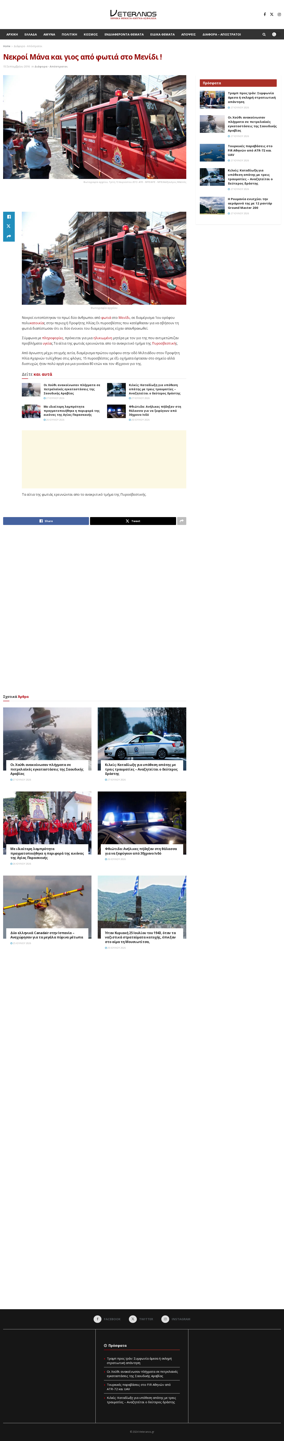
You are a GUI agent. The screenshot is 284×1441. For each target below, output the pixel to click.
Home (6, 46)
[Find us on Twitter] (272, 14)
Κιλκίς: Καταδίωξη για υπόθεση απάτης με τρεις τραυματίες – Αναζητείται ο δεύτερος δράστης (154, 389)
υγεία (47, 343)
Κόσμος (91, 34)
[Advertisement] (94, 200)
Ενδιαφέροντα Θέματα (124, 34)
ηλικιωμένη (102, 338)
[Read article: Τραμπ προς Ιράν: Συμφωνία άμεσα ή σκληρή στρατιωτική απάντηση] (212, 100)
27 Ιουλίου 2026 (55, 398)
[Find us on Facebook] (265, 14)
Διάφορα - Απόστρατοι (28, 46)
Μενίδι (124, 317)
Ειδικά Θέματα (162, 34)
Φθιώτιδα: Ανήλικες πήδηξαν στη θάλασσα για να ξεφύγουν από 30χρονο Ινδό (155, 411)
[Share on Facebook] (9, 217)
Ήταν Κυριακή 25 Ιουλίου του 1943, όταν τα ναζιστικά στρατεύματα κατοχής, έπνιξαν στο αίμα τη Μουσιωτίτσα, (140, 937)
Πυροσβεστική (164, 343)
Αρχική (12, 34)
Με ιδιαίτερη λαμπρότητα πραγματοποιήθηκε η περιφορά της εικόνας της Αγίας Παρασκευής (72, 411)
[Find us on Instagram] (279, 14)
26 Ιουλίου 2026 (55, 419)
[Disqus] (94, 1016)
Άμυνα (49, 34)
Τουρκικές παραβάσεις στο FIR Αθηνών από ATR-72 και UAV (250, 150)
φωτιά (106, 317)
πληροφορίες (52, 338)
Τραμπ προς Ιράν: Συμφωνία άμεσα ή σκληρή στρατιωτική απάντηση (252, 97)
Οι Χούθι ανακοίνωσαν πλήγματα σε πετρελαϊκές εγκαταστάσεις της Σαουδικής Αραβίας (72, 389)
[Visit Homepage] (133, 14)
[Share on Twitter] (9, 227)
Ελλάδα (31, 34)
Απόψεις (188, 34)
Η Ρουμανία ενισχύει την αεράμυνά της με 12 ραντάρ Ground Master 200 (250, 203)
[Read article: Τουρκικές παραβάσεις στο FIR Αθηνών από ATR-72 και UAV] (212, 153)
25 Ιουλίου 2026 (21, 943)
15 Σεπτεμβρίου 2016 (16, 66)
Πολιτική (69, 34)
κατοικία (37, 323)
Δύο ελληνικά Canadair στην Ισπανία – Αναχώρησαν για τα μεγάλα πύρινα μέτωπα (46, 935)
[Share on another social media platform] (9, 237)
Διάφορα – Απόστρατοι (222, 34)
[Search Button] (264, 34)
